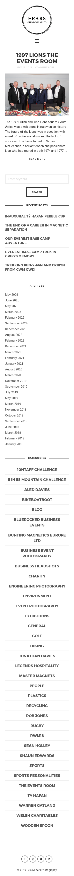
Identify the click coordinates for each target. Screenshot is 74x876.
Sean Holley (37, 745)
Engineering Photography (37, 586)
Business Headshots (37, 566)
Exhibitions (37, 616)
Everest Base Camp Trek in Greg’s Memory (30, 254)
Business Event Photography (37, 553)
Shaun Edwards (37, 755)
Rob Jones (37, 715)
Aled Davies (37, 489)
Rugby (37, 725)
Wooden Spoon (37, 825)
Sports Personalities (37, 775)
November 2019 (16, 381)
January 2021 (14, 364)
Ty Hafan (37, 795)
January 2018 (14, 444)
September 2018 (16, 421)
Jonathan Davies (37, 656)
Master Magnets (37, 675)
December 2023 (15, 329)
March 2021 (13, 352)
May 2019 (11, 398)
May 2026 (11, 295)
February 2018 (14, 438)
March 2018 (13, 433)
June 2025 (12, 300)
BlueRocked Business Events (37, 522)
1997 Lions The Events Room (37, 58)
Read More (37, 158)
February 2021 (14, 358)
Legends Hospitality (37, 665)
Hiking (37, 646)
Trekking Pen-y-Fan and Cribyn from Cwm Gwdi (35, 267)
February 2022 (14, 340)
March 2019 (13, 404)
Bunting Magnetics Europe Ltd (37, 538)
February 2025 (14, 317)
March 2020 (13, 375)
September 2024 (16, 323)
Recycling (37, 705)
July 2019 (11, 392)
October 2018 (14, 415)
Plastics (37, 695)
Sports (37, 765)
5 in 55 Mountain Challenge (37, 479)
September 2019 (16, 386)
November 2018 (16, 409)
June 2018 (12, 427)
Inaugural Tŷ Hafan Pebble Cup (35, 216)
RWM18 (37, 735)
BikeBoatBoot (37, 499)
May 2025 (11, 306)
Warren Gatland (37, 805)
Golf (37, 636)
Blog (37, 509)
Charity (37, 576)
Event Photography (37, 606)
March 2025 (13, 312)
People (37, 686)
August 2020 (13, 369)
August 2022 (13, 335)
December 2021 (15, 346)
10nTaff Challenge (37, 469)
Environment (37, 596)
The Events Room (37, 785)
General (37, 626)
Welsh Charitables (37, 815)
